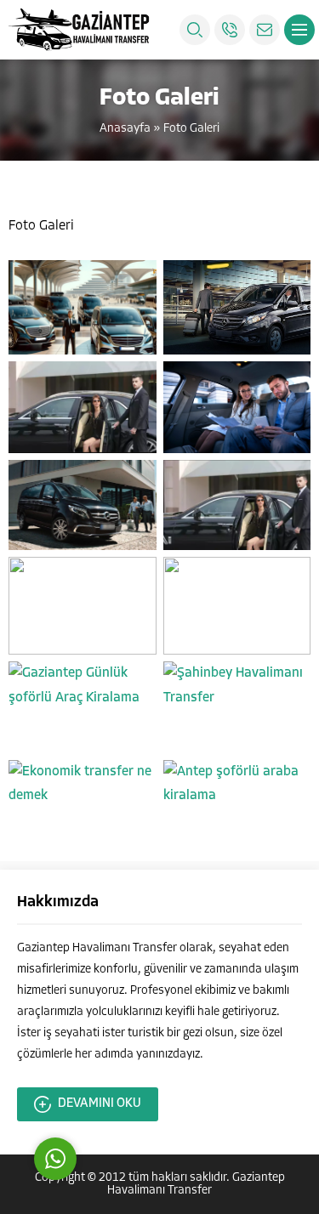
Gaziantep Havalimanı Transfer (196, 1184)
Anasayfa (125, 128)
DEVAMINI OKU (99, 1104)
